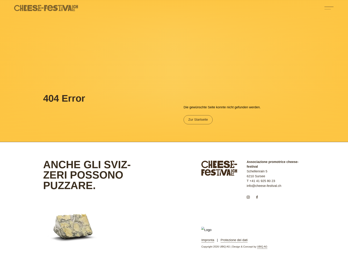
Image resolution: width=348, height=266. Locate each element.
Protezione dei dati (234, 240)
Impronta (207, 240)
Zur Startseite (198, 119)
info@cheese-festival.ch (264, 186)
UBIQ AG (262, 246)
